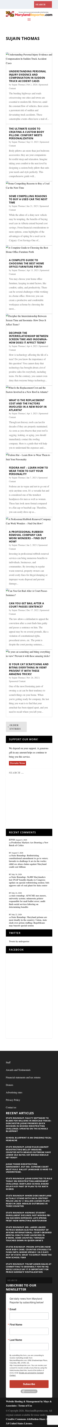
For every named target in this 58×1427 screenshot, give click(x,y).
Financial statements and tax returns (23, 1077)
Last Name (16, 1340)
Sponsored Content (17, 681)
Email (13, 1309)
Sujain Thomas (18, 84)
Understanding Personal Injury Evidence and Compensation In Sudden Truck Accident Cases (27, 76)
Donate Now (17, 763)
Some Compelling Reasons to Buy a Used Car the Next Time (28, 199)
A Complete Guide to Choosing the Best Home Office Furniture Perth (26, 263)
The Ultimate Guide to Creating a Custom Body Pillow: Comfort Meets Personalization (26, 133)
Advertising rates (14, 1092)
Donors (9, 1084)
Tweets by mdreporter (19, 941)
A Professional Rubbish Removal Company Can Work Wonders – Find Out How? (27, 536)
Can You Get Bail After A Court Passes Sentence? (26, 605)
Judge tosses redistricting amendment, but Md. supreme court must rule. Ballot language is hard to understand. (29, 1168)
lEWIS (12, 839)
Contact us (11, 1107)
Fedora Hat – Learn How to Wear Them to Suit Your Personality (28, 471)
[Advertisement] (31, 799)
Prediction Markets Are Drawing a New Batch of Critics (28, 844)
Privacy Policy (13, 1099)
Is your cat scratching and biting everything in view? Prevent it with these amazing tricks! (29, 669)
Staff (8, 1062)
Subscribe (29, 1384)
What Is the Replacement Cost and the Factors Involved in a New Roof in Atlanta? (28, 405)
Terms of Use (25, 1405)
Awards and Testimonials (18, 1069)
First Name (16, 1324)
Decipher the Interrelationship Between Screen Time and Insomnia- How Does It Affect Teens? (28, 337)
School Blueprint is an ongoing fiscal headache (29, 1139)
